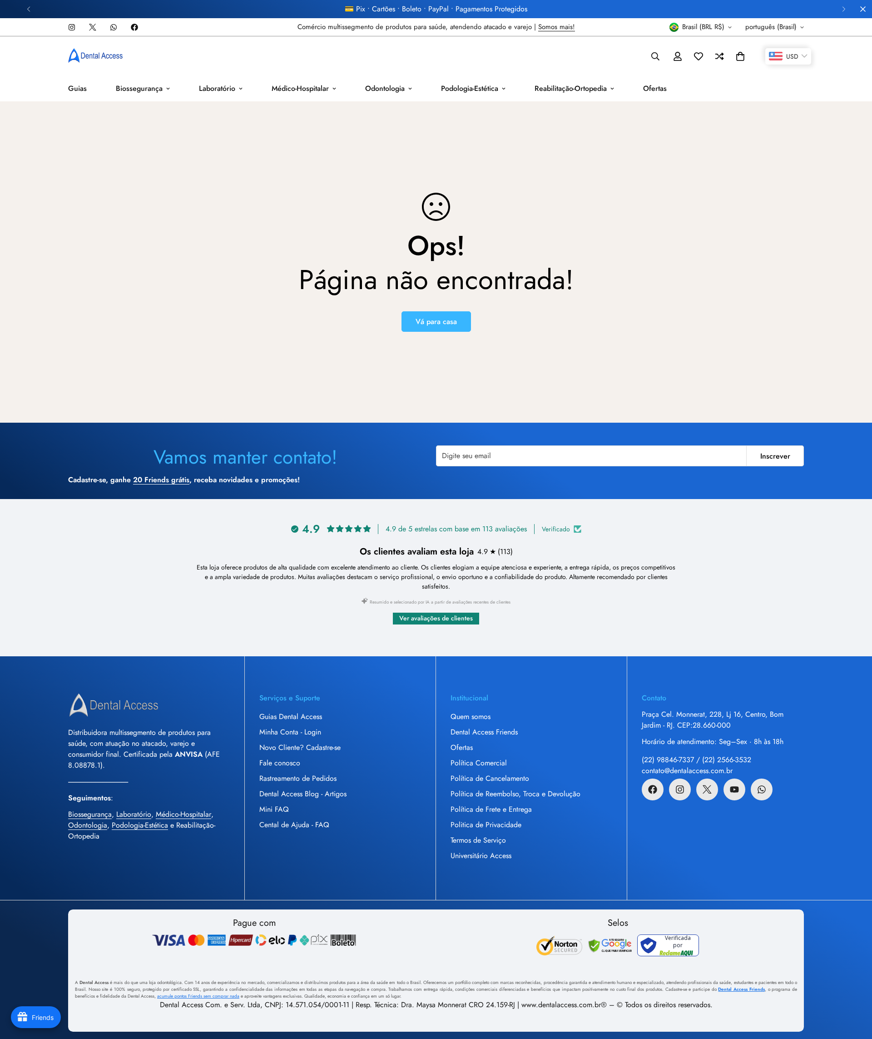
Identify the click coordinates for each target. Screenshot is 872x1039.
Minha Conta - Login (290, 732)
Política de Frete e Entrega (491, 809)
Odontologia (385, 88)
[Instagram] (71, 27)
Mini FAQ (274, 809)
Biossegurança (139, 88)
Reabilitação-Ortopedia (571, 88)
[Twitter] (92, 27)
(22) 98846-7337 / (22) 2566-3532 (696, 759)
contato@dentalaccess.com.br (687, 770)
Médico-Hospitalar (300, 88)
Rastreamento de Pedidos (298, 778)
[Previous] (28, 9)
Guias (77, 88)
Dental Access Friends (484, 732)
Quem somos (470, 716)
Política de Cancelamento (490, 778)
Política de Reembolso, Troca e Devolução (515, 794)
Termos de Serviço (478, 840)
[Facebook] (134, 27)
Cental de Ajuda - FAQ (294, 824)
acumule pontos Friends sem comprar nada (198, 996)
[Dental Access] (95, 56)
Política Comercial (479, 763)
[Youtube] (734, 789)
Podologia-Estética (469, 88)
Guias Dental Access (290, 716)
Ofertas (655, 88)
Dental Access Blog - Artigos (303, 794)
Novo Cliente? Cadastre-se (300, 747)
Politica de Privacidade (486, 824)
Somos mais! (556, 27)
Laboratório (217, 88)
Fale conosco (279, 763)
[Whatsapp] (113, 27)
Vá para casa (436, 321)
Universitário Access (481, 855)
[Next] (843, 9)
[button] (740, 56)
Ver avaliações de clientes (436, 618)
